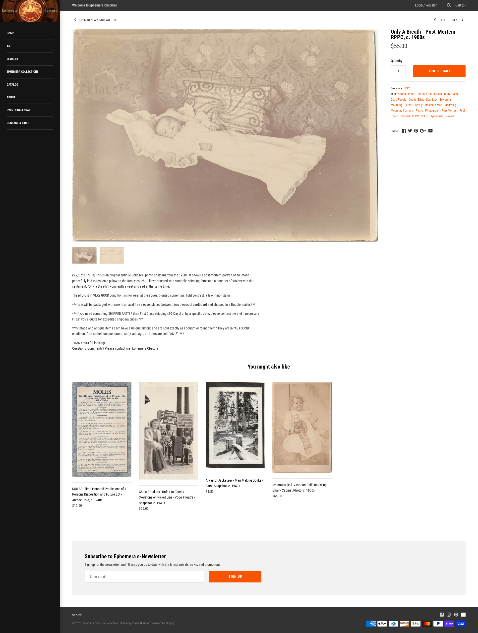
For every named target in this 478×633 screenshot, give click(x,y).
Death (412, 99)
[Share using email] (430, 131)
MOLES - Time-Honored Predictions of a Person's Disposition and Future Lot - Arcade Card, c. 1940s (99, 494)
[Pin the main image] (416, 131)
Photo (419, 110)
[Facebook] (442, 615)
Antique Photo (406, 94)
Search (77, 615)
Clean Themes (140, 623)
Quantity (396, 61)
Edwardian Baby (427, 99)
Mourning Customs (402, 110)
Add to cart (439, 71)
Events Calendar (19, 110)
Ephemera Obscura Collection (100, 623)
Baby (447, 94)
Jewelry (12, 59)
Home (10, 33)
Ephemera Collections (22, 71)
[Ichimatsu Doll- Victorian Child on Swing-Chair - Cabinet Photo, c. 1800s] (302, 427)
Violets (450, 116)
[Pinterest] (456, 615)
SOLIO (424, 116)
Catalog (12, 84)
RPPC (407, 88)
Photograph (432, 110)
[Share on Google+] (423, 131)
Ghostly (418, 105)
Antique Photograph (430, 94)
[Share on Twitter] (410, 131)
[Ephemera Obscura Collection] (30, 11)
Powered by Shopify (163, 623)
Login (419, 5)
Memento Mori (433, 105)
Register (431, 5)
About (11, 97)
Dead (455, 94)
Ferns (408, 105)
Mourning (450, 105)
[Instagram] (449, 615)
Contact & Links (18, 123)
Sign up (235, 576)
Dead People (398, 99)
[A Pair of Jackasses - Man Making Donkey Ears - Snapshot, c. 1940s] (235, 425)
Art (9, 46)
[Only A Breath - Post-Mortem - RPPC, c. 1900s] (225, 135)
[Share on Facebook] (404, 131)
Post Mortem (449, 110)
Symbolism (436, 116)
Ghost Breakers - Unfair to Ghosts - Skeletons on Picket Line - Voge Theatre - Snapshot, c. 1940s (167, 497)
